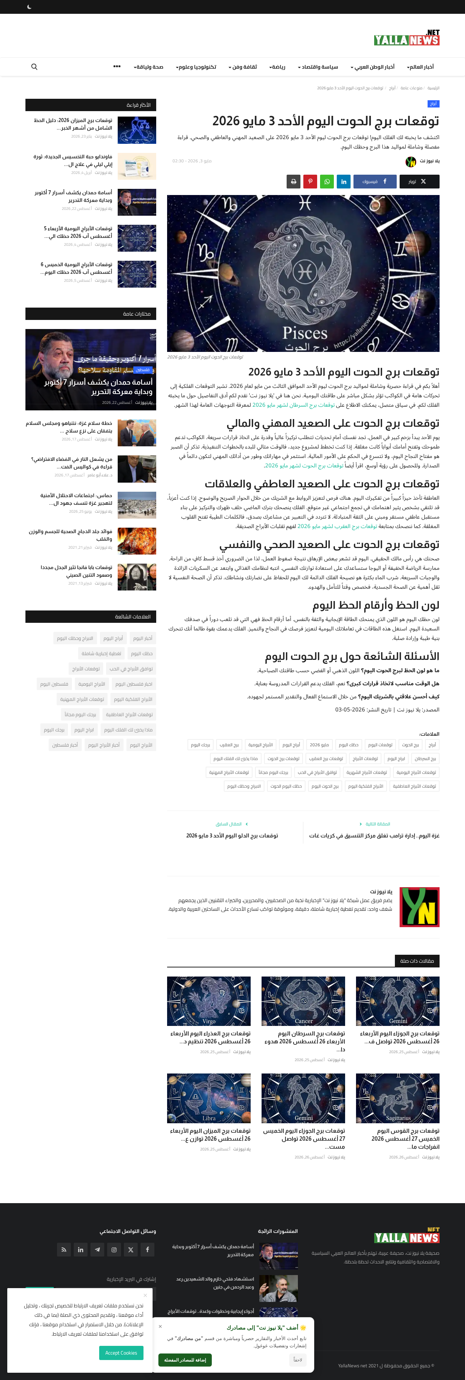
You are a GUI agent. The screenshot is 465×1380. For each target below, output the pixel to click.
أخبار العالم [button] (422, 67)
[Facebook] (147, 1250)
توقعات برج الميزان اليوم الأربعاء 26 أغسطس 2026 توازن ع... (210, 1135)
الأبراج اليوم (141, 744)
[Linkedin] (81, 1250)
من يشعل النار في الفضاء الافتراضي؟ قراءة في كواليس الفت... (71, 463)
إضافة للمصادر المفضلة (185, 1360)
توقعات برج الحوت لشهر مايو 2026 (304, 465)
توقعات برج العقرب (326, 758)
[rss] (64, 1250)
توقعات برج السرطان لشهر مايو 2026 (293, 405)
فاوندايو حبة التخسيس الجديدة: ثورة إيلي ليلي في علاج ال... (72, 160)
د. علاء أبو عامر (100, 475)
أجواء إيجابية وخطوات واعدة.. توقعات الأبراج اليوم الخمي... (210, 1315)
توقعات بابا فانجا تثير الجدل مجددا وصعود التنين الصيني (76, 571)
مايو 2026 (319, 744)
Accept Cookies (121, 1352)
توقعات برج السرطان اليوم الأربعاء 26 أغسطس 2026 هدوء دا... (304, 1041)
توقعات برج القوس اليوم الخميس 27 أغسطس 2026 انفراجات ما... (406, 1139)
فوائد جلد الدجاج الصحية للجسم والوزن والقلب (70, 535)
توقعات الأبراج (365, 758)
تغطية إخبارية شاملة (101, 653)
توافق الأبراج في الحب (317, 772)
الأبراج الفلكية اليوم (365, 786)
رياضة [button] (279, 67)
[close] (145, 1296)
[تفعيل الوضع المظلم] (29, 6)
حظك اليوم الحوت (286, 786)
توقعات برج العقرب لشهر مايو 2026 (337, 526)
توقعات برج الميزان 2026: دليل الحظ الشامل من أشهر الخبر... (73, 124)
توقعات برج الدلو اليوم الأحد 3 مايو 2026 (232, 835)
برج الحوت (410, 744)
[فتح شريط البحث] (34, 67)
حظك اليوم (349, 744)
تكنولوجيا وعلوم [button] (197, 67)
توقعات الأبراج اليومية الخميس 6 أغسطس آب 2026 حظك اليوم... (76, 268)
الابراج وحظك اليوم (244, 786)
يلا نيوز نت (430, 161)
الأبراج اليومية (260, 744)
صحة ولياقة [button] (150, 67)
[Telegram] (97, 1250)
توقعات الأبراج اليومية (416, 772)
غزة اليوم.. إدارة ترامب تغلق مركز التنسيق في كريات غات (374, 835)
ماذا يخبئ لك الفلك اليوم (236, 758)
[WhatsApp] (327, 181)
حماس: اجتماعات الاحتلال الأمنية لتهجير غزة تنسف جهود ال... (76, 499)
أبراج (392, 88)
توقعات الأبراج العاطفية (414, 786)
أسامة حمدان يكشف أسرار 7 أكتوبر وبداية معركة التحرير (73, 196)
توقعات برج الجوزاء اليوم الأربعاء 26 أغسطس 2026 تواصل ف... (400, 1037)
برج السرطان (425, 758)
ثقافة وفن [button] (244, 67)
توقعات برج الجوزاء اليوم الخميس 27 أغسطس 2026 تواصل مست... (304, 1139)
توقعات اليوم (380, 744)
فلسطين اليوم (54, 683)
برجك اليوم (200, 744)
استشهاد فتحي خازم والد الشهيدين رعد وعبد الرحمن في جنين (215, 1283)
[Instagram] (114, 1250)
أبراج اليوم (291, 744)
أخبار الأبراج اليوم (104, 744)
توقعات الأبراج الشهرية (367, 772)
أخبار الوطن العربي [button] (374, 67)
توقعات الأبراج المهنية (229, 772)
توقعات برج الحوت (283, 758)
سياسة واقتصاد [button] (319, 67)
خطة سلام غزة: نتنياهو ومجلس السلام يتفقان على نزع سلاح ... (69, 427)
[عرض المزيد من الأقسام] (117, 67)
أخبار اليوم (143, 638)
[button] (344, 181)
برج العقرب (229, 744)
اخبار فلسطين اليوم (134, 683)
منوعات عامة (411, 88)
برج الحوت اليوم (325, 786)
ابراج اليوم (396, 758)
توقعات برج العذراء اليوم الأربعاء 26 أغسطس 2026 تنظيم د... (210, 1037)
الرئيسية (434, 88)
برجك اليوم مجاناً (273, 772)
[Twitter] (131, 1250)
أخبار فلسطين (65, 744)
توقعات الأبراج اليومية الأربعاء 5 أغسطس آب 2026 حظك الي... (78, 232)
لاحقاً (298, 1360)
